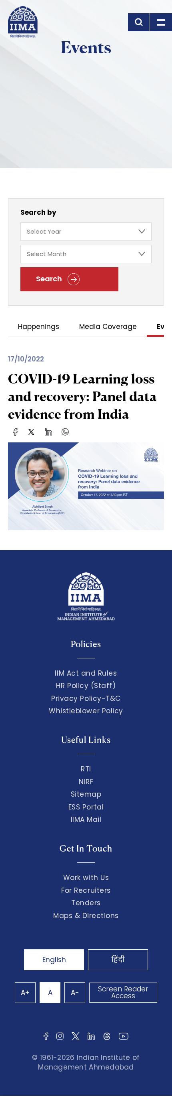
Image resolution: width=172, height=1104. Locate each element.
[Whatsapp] (65, 431)
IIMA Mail (86, 819)
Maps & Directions (86, 915)
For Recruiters (85, 890)
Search (50, 279)
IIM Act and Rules (86, 673)
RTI (86, 769)
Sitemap (86, 794)
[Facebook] (15, 431)
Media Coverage (108, 327)
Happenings (38, 327)
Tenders (86, 903)
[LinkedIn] (48, 431)
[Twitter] (31, 431)
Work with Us (86, 877)
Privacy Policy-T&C (86, 698)
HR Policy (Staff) (86, 685)
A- (75, 992)
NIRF (86, 782)
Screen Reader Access (123, 992)
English (54, 960)
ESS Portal (86, 807)
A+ (25, 992)
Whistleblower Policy (86, 711)
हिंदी (118, 960)
